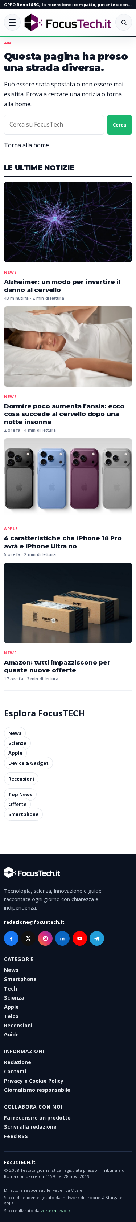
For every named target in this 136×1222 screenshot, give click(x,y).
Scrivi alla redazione (30, 1126)
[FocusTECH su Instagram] (45, 938)
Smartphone (23, 814)
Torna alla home (26, 145)
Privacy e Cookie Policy (33, 1080)
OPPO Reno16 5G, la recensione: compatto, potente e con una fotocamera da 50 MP (68, 4)
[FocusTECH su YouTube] (80, 938)
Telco (11, 1016)
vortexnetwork (55, 1210)
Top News (20, 794)
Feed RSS (16, 1136)
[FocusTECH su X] (28, 938)
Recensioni (21, 778)
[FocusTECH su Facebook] (11, 938)
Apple (11, 528)
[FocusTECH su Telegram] (97, 938)
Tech (10, 988)
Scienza (17, 743)
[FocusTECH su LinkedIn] (62, 938)
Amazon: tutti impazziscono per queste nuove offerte (57, 666)
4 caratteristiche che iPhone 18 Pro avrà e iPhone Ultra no (63, 542)
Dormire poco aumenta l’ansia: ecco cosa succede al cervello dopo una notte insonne (64, 413)
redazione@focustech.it (34, 922)
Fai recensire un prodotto (37, 1117)
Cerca (119, 124)
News (10, 272)
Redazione (17, 1062)
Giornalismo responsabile (37, 1089)
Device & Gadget (28, 763)
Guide (11, 1034)
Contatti (15, 1071)
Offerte (17, 804)
